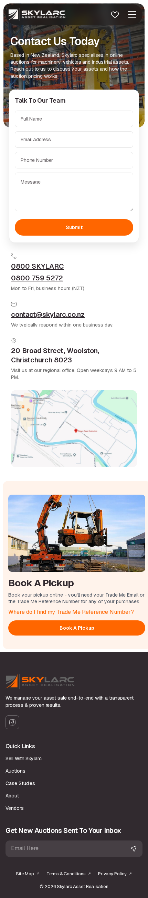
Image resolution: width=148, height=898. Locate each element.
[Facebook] (12, 722)
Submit (74, 227)
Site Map (25, 874)
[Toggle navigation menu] (132, 14)
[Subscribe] (133, 849)
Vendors (15, 808)
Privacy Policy (112, 874)
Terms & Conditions (66, 874)
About (12, 796)
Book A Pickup (77, 628)
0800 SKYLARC (37, 266)
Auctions (15, 771)
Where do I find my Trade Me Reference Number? (71, 612)
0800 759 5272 (37, 277)
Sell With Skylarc (24, 758)
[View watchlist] (115, 14)
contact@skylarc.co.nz (48, 314)
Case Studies (20, 783)
